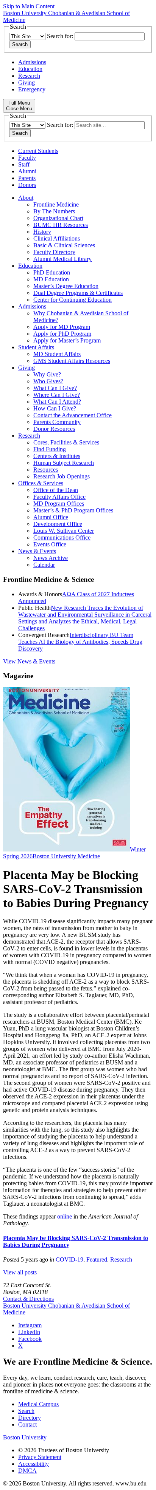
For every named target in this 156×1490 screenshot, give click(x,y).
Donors (27, 185)
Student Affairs (36, 347)
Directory (29, 1417)
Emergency (31, 89)
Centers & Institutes (56, 456)
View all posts (20, 1272)
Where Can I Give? (56, 395)
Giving (26, 82)
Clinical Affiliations (56, 238)
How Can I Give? (54, 408)
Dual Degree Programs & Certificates (78, 293)
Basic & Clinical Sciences (64, 245)
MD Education (51, 279)
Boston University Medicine (66, 856)
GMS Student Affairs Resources (71, 361)
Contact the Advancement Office (72, 415)
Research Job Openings (61, 476)
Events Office (49, 544)
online (64, 1216)
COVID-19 (69, 1259)
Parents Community (57, 422)
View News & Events (29, 661)
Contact (27, 1424)
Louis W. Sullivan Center (63, 531)
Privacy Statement (39, 1457)
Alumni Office (50, 517)
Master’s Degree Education (65, 286)
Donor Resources (54, 429)
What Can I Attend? (57, 401)
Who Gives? (48, 381)
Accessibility (33, 1464)
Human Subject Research (63, 463)
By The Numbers (54, 211)
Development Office (57, 524)
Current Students (38, 151)
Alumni (27, 171)
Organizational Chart (58, 218)
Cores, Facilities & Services (66, 442)
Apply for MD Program (61, 327)
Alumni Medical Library (62, 259)
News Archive (50, 558)
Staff (24, 164)
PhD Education (51, 272)
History (42, 231)
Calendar (44, 564)
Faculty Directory (54, 252)
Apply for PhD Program (62, 333)
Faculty (27, 157)
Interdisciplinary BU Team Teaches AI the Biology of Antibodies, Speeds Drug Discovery (80, 642)
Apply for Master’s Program (67, 340)
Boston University (25, 1437)
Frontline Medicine (56, 204)
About (25, 197)
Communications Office (61, 537)
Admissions (32, 62)
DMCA (27, 1470)
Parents (27, 178)
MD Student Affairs (57, 354)
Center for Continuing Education (72, 299)
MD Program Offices (58, 503)
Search (26, 1411)
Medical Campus (38, 1404)
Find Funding (49, 449)
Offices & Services (40, 483)
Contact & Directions (28, 1299)
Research (29, 75)
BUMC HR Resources (60, 225)
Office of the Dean (55, 490)
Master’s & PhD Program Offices (73, 510)
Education (30, 69)
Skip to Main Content (29, 6)
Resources (45, 469)
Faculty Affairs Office (59, 497)
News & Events (37, 551)
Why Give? (47, 374)
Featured (96, 1259)
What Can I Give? (55, 388)
